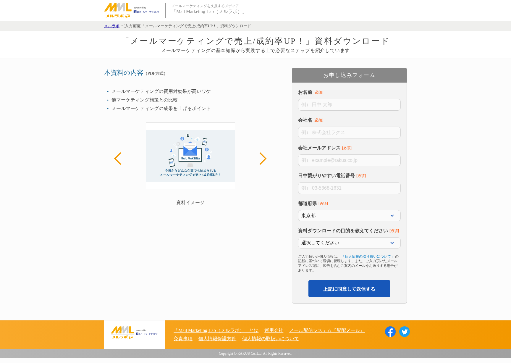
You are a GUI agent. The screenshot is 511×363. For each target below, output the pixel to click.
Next (260, 158)
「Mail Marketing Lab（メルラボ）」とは (216, 330)
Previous (120, 158)
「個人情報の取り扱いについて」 (367, 256)
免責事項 (183, 338)
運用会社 (273, 330)
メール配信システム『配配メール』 (327, 330)
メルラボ (111, 26)
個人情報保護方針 (217, 338)
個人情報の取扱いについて (270, 338)
